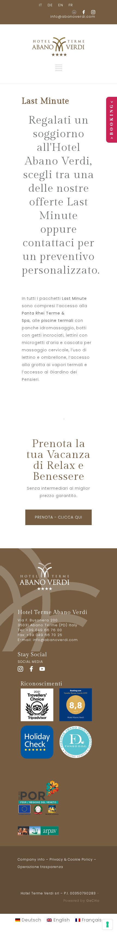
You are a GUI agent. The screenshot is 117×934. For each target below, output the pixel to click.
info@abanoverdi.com (72, 16)
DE (50, 5)
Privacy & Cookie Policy (71, 859)
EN (60, 5)
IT (40, 5)
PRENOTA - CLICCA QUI (58, 517)
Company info (31, 859)
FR (71, 5)
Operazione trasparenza (40, 866)
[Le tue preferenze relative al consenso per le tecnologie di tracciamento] (107, 924)
